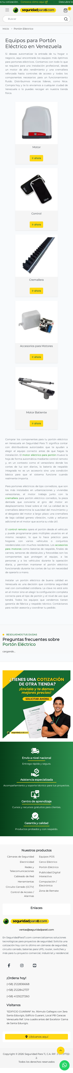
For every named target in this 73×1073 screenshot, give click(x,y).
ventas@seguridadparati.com (36, 929)
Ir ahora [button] (36, 158)
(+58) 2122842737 (18, 989)
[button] (61, 1050)
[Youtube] (34, 966)
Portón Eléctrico (23, 28)
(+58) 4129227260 (18, 996)
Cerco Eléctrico (48, 861)
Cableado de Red (24, 876)
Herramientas (26, 881)
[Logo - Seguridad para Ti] (34, 10)
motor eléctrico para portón (39, 455)
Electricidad (27, 861)
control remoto (17, 529)
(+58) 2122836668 (18, 984)
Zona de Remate (49, 890)
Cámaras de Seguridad (20, 856)
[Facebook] (9, 966)
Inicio (6, 28)
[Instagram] (22, 966)
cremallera (11, 498)
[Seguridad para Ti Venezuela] (36, 921)
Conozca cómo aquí (33, 1)
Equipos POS (46, 856)
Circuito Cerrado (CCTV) (20, 886)
